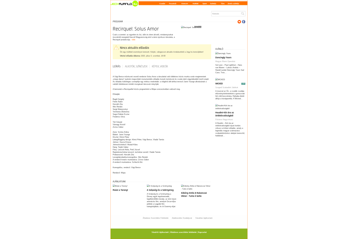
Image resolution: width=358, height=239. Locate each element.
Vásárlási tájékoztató (203, 218)
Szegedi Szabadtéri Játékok (226, 87)
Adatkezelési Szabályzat (182, 218)
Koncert (185, 4)
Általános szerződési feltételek (183, 232)
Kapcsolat (202, 232)
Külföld (195, 4)
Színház (213, 4)
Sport (204, 4)
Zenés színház (233, 4)
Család (162, 4)
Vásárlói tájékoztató (160, 232)
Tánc (223, 4)
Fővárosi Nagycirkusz (224, 119)
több (133, 40)
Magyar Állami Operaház (225, 61)
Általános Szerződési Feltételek (156, 218)
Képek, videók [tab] (160, 66)
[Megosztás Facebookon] (243, 21)
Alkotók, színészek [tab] (136, 66)
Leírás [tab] (117, 66)
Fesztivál (172, 4)
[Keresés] (242, 13)
